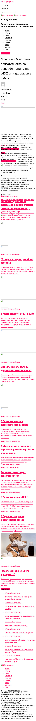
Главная (7, 31)
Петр (2, 103)
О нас (6, 5)
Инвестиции (8, 38)
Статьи (7, 45)
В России (7, 33)
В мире (7, 35)
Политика (7, 42)
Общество (8, 40)
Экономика (8, 47)
